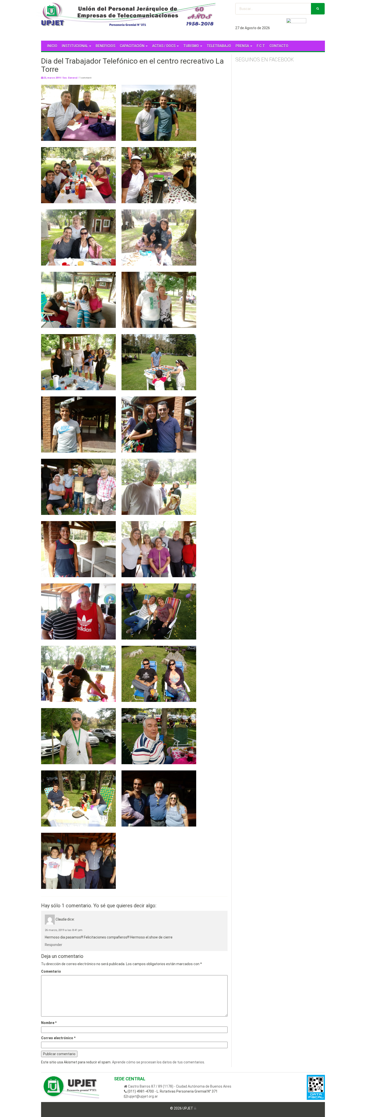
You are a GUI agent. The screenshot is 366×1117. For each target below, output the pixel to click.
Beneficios (105, 46)
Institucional (75, 46)
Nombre (49, 1023)
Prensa (243, 46)
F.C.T (261, 46)
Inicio (52, 46)
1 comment (85, 78)
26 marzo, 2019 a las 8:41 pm (63, 930)
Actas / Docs (164, 46)
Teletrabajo (219, 46)
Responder (53, 945)
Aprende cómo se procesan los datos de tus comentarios (158, 1062)
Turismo (191, 46)
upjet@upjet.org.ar (142, 1096)
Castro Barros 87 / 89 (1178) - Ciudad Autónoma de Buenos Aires (179, 1086)
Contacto (278, 46)
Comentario (51, 971)
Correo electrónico (58, 1038)
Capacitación (132, 46)
